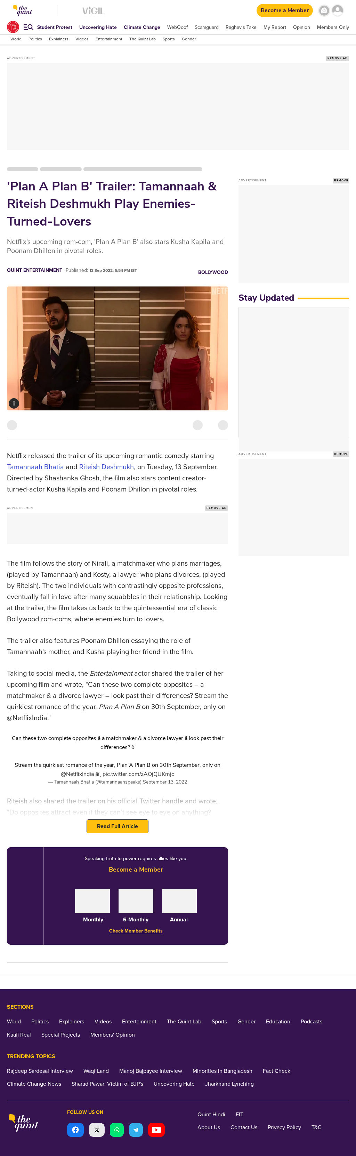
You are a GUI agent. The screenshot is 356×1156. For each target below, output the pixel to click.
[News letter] (324, 11)
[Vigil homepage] (93, 14)
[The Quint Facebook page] (75, 1131)
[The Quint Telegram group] (136, 1131)
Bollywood (213, 272)
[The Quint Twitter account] (97, 1131)
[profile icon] (338, 11)
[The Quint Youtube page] (156, 1131)
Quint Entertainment (34, 270)
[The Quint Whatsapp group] (117, 1131)
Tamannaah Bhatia (35, 467)
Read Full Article (117, 826)
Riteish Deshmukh (106, 467)
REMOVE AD (337, 58)
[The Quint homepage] (23, 1123)
